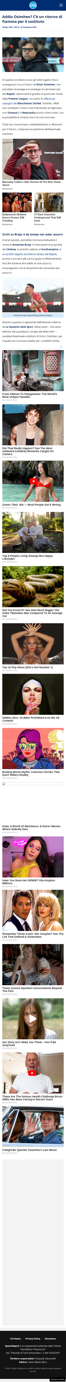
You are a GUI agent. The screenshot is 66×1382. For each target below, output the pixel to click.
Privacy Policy (32, 1338)
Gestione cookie (57, 1379)
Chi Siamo (15, 1338)
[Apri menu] (61, 5)
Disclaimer (50, 1338)
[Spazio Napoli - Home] (33, 5)
